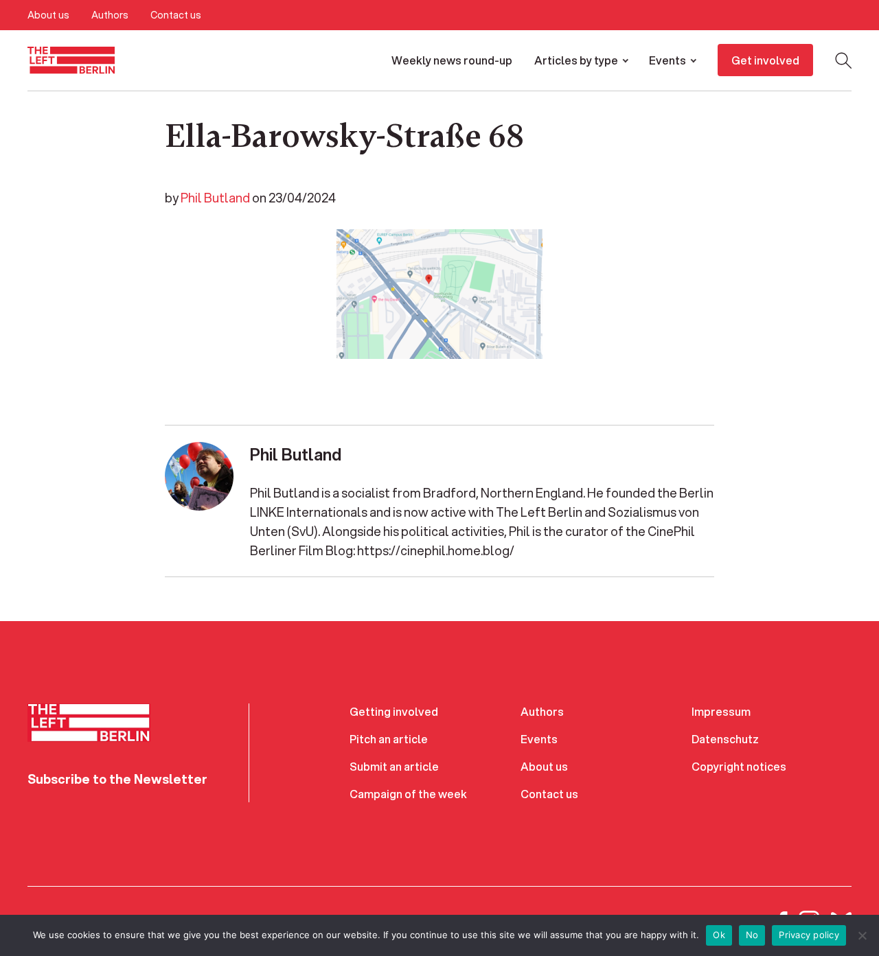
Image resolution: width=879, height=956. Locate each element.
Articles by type (576, 60)
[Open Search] (843, 60)
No (752, 934)
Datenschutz (725, 739)
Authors (109, 15)
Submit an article (394, 766)
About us (48, 15)
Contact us (175, 15)
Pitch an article (389, 739)
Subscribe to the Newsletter (117, 779)
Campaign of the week (408, 794)
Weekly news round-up (451, 60)
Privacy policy (809, 934)
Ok (719, 934)
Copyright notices (739, 766)
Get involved (765, 60)
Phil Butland (215, 198)
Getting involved (394, 711)
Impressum (721, 711)
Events (667, 60)
